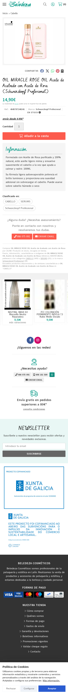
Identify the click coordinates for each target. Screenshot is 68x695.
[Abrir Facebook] (30, 340)
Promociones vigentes (35, 641)
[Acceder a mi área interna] (53, 4)
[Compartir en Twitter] (47, 71)
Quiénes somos (35, 616)
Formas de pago (35, 621)
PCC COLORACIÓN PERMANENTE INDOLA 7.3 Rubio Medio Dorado (50, 314)
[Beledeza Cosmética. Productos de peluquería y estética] (20, 4)
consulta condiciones (34, 409)
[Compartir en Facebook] (42, 71)
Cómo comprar (35, 611)
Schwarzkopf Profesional (13, 261)
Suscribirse (34, 453)
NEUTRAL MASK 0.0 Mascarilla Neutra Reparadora (18, 314)
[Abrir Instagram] (38, 340)
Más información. (51, 680)
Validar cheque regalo (35, 646)
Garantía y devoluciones (35, 631)
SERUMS (43, 258)
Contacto (35, 651)
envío (16, 104)
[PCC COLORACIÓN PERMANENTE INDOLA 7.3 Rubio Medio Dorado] (50, 295)
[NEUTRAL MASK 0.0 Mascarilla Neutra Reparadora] (18, 295)
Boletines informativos (35, 636)
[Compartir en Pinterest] (57, 71)
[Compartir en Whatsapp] (52, 71)
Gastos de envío (35, 626)
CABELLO (30, 258)
